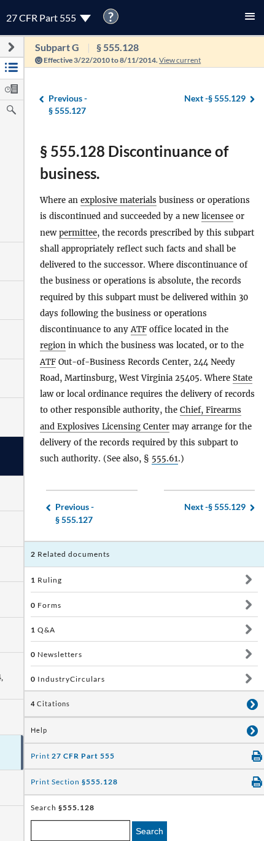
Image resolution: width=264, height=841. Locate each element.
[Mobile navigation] (250, 17)
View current (180, 60)
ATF (139, 329)
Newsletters (56, 654)
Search (149, 831)
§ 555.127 (68, 104)
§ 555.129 (215, 98)
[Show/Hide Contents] (248, 579)
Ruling (46, 579)
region (53, 345)
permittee (78, 233)
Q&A (43, 629)
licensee (217, 216)
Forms (46, 605)
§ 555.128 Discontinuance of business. (134, 162)
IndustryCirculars (68, 679)
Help (39, 730)
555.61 (165, 458)
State (242, 378)
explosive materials (118, 200)
